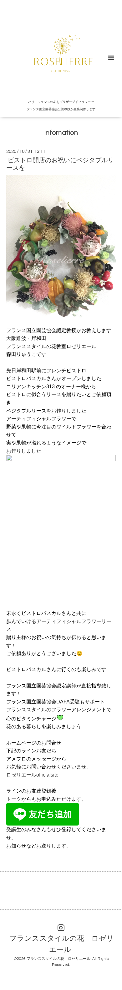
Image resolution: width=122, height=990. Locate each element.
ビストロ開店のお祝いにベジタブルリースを (60, 164)
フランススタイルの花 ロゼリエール (61, 944)
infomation (61, 133)
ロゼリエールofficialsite (32, 774)
